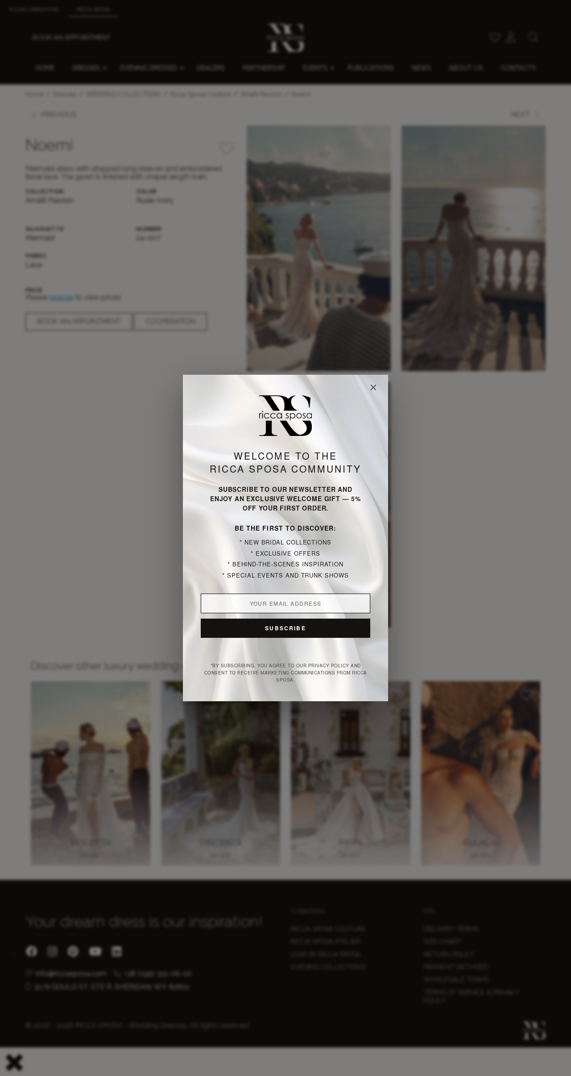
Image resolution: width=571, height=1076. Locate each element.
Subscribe (285, 628)
